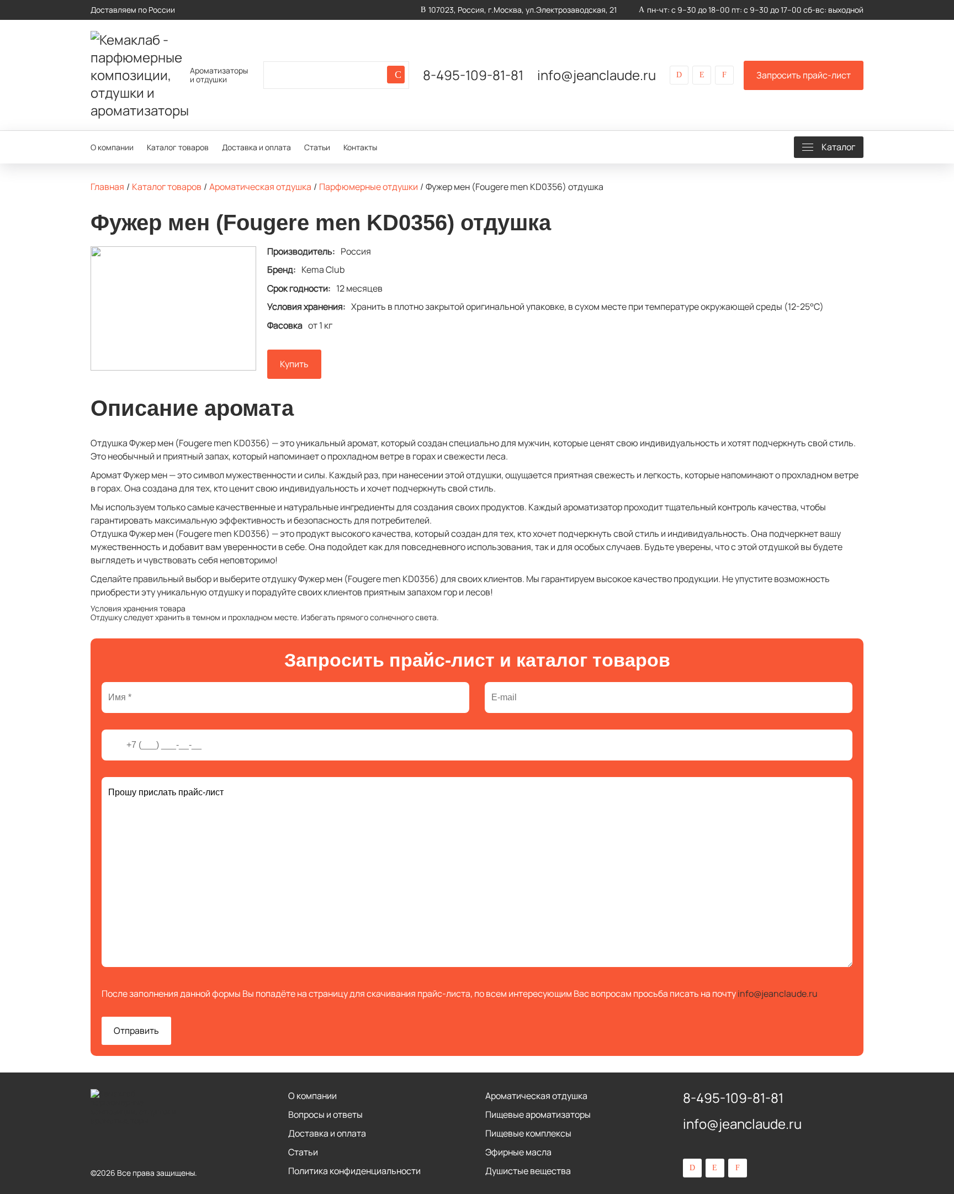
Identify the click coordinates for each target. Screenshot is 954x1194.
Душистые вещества (528, 1171)
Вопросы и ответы (325, 1114)
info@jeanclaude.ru (596, 75)
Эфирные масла (518, 1152)
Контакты (360, 147)
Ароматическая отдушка (536, 1096)
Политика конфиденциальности (354, 1171)
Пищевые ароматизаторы (538, 1114)
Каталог (838, 147)
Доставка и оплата (256, 147)
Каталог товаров (178, 147)
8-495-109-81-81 (473, 75)
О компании (112, 147)
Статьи (317, 147)
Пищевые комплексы (528, 1133)
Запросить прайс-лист (803, 75)
